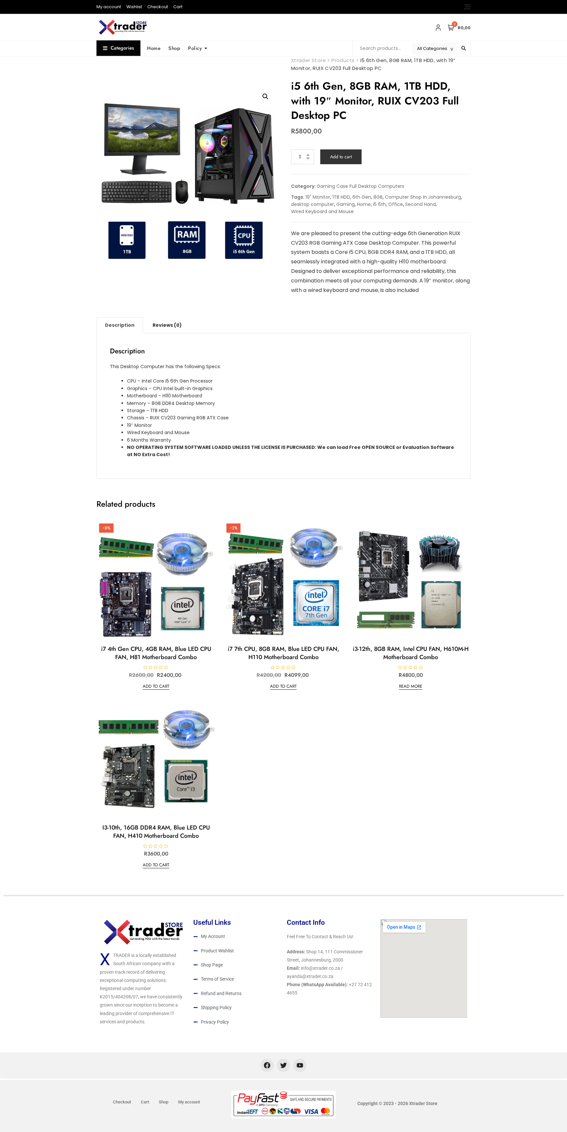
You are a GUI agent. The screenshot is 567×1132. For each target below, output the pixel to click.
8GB (378, 197)
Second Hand (420, 204)
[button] (265, 96)
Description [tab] (120, 325)
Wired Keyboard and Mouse (322, 211)
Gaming (345, 204)
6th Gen (361, 197)
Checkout (157, 7)
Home (153, 48)
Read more (410, 686)
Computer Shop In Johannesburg (423, 197)
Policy (195, 48)
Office (395, 204)
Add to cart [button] (156, 686)
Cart (177, 7)
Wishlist (134, 7)
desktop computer (312, 204)
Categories (122, 48)
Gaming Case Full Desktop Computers (360, 186)
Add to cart (341, 156)
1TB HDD (341, 197)
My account (108, 7)
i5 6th (379, 204)
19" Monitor (317, 197)
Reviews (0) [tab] (167, 325)
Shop (174, 48)
